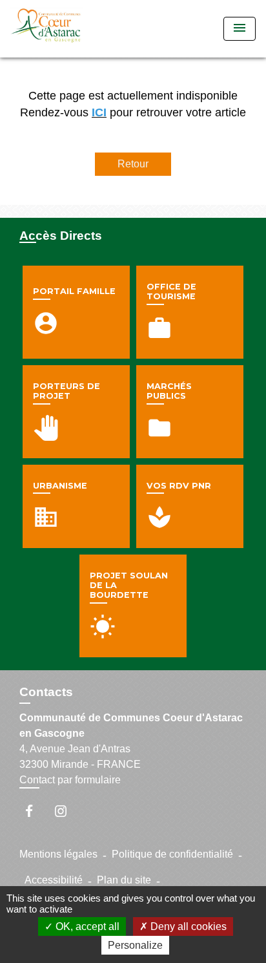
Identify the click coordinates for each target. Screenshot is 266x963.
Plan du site (124, 879)
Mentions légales (58, 854)
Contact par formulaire (70, 779)
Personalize (135, 945)
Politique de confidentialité (172, 854)
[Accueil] (58, 29)
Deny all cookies (187, 926)
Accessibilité (54, 879)
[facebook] (35, 811)
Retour (133, 163)
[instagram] (67, 811)
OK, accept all (86, 926)
